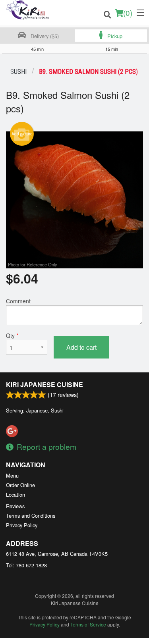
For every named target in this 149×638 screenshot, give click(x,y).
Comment (18, 301)
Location (15, 494)
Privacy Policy (21, 525)
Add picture (22, 134)
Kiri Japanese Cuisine (44, 384)
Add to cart (81, 347)
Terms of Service (88, 624)
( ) (127, 12)
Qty (12, 335)
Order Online (20, 485)
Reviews (15, 506)
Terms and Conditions (30, 515)
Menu (12, 475)
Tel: (26, 565)
